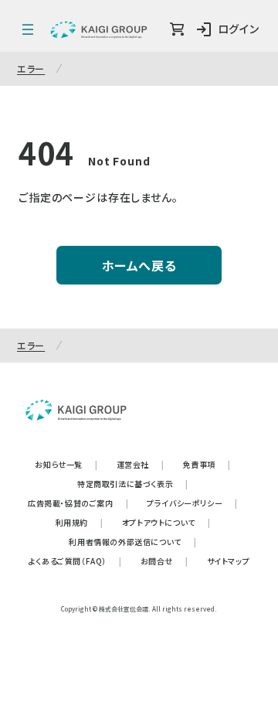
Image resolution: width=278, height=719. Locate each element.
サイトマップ (228, 561)
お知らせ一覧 (66, 464)
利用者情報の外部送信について (132, 541)
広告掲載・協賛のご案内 (78, 503)
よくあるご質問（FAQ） (75, 561)
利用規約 (79, 522)
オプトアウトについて (166, 522)
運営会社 (140, 464)
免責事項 (207, 464)
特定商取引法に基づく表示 (132, 483)
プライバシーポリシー (192, 503)
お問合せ (164, 561)
